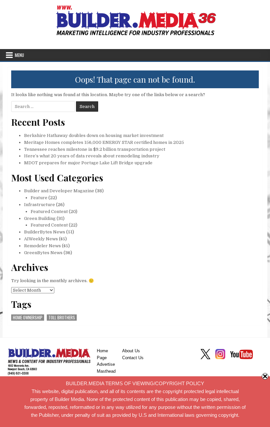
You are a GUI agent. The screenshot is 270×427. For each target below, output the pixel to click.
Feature (39, 197)
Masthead (106, 371)
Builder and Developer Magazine (59, 190)
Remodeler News (42, 245)
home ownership (27, 317)
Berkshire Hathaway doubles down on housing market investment (94, 135)
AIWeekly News (41, 238)
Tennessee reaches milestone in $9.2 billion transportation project (94, 149)
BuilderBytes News (44, 231)
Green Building (40, 218)
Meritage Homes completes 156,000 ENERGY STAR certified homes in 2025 (104, 142)
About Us (131, 350)
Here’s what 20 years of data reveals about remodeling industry (91, 155)
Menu (19, 55)
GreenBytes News (43, 252)
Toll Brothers (61, 317)
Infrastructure (39, 204)
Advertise (106, 364)
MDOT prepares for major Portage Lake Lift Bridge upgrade (88, 162)
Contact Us (133, 357)
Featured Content (49, 211)
